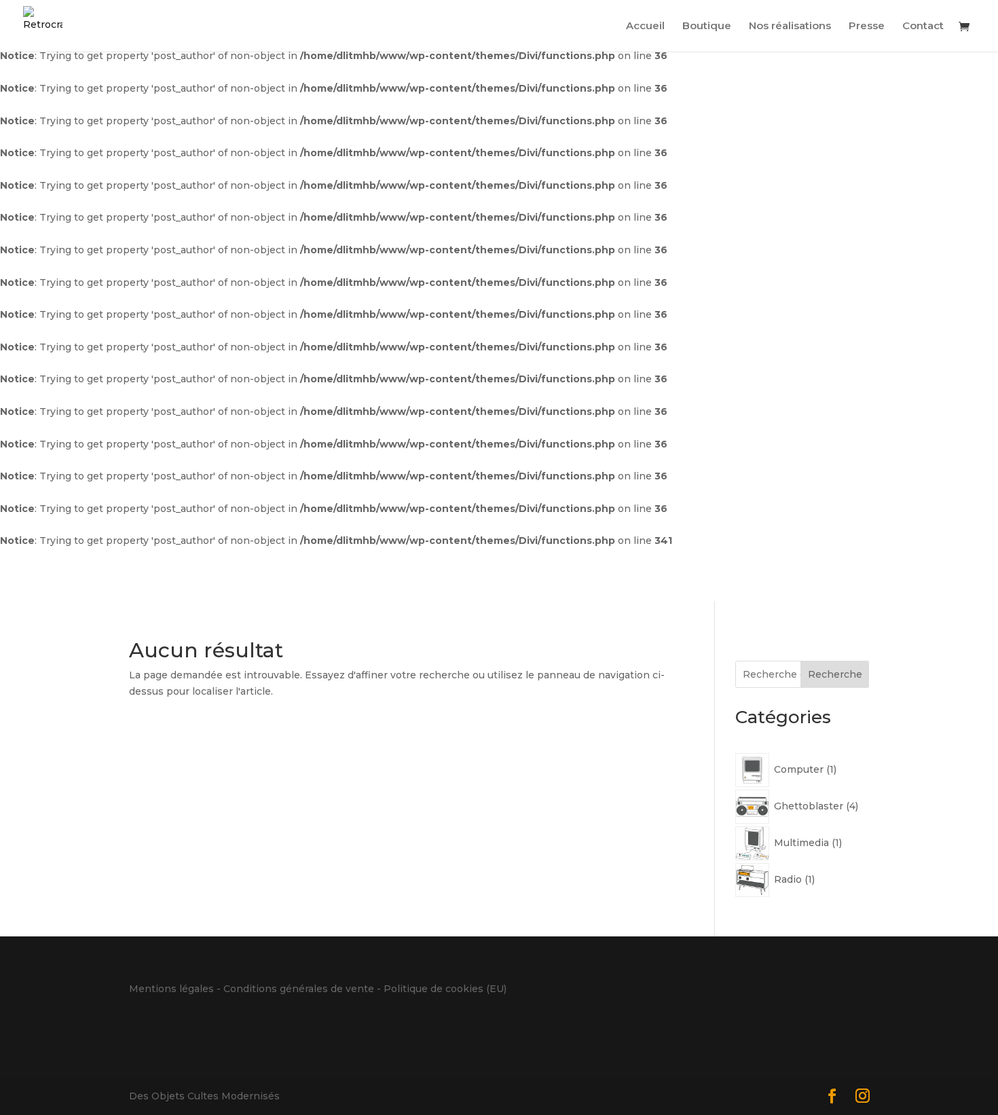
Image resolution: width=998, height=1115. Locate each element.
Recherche (835, 674)
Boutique (706, 26)
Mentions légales (171, 989)
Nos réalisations (790, 26)
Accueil (645, 26)
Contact (923, 26)
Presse (867, 26)
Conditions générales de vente (298, 989)
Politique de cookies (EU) (445, 989)
